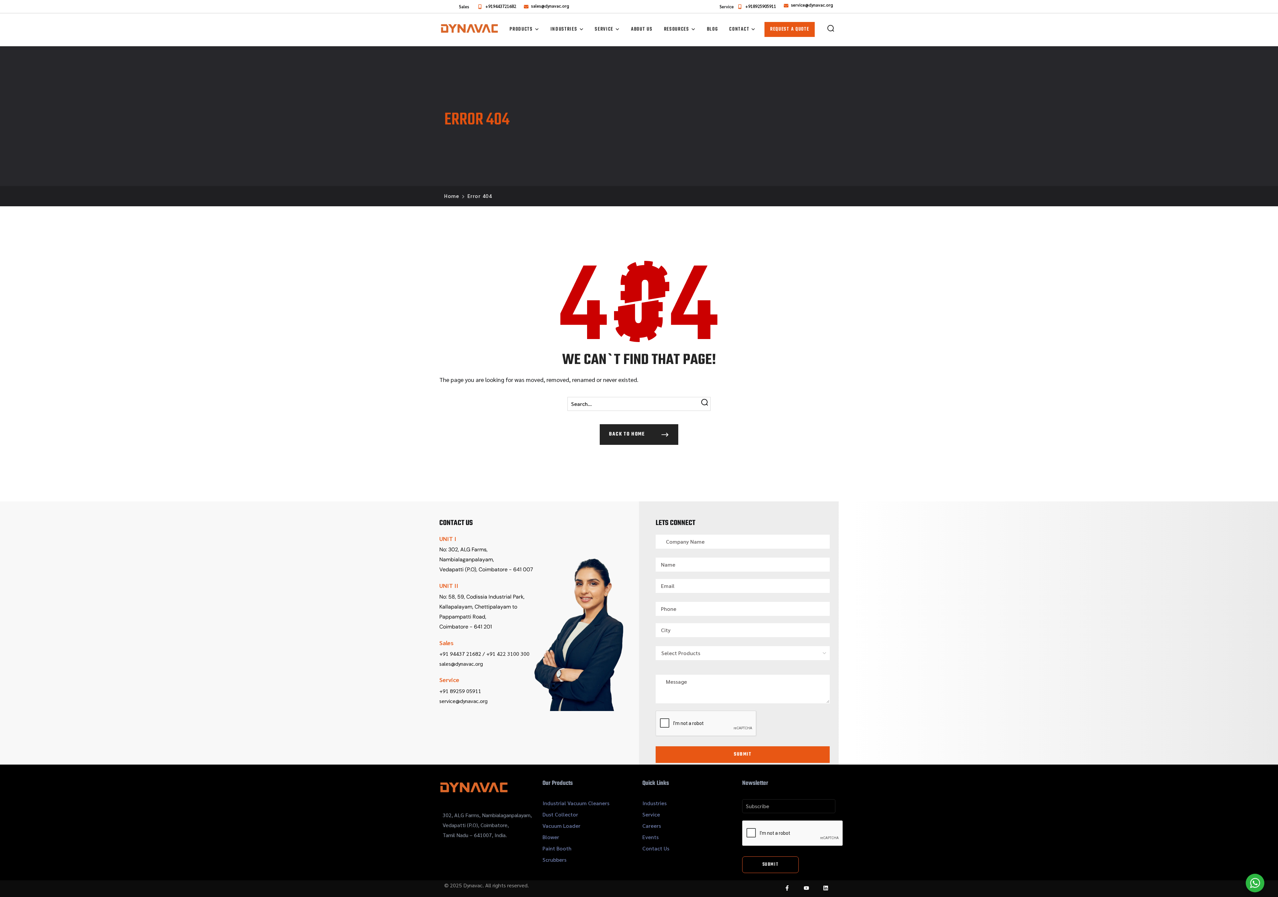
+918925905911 (760, 6)
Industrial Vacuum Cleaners (575, 803)
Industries (654, 803)
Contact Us (655, 848)
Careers (651, 825)
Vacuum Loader (561, 825)
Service (651, 814)
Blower (550, 836)
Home (451, 196)
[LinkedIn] (826, 888)
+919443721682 (500, 6)
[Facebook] (787, 888)
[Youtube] (806, 888)
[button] (830, 28)
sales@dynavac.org (550, 6)
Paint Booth (556, 848)
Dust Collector (560, 814)
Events (650, 836)
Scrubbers (554, 859)
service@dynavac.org (812, 5)
